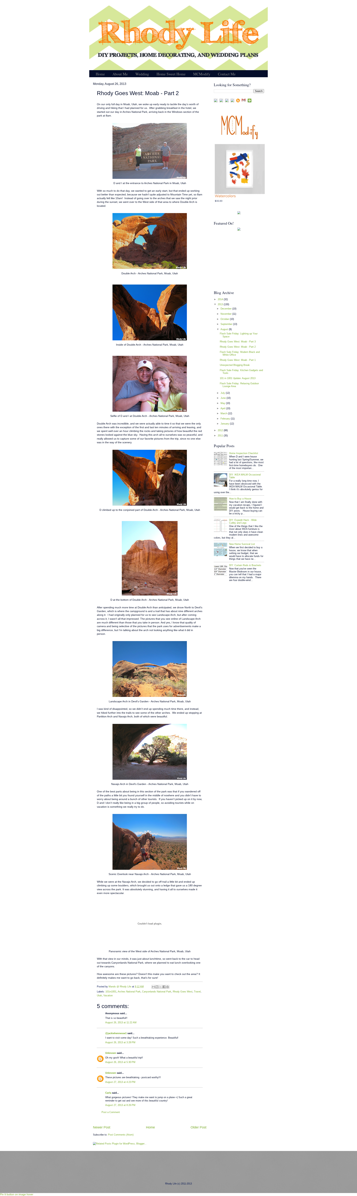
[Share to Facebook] (164, 987)
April (223, 408)
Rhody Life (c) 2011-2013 (178, 1183)
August (225, 329)
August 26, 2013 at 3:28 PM (120, 1042)
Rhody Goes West (182, 991)
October (225, 319)
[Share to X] (160, 987)
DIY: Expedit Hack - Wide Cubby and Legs (243, 521)
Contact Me (227, 73)
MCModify (201, 73)
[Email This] (153, 987)
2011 (221, 435)
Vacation (108, 995)
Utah (99, 995)
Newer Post (101, 1127)
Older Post (198, 1127)
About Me (120, 73)
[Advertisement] (237, 260)
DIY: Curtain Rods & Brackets (245, 565)
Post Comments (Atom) (121, 1134)
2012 (221, 430)
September (227, 324)
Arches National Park (129, 991)
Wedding (142, 73)
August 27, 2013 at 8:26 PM (120, 1105)
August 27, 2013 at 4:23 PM (120, 1082)
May (223, 403)
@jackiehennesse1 (116, 1033)
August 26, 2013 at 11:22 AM (120, 1022)
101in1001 (110, 991)
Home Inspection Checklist (243, 453)
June (223, 398)
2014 (221, 299)
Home (100, 73)
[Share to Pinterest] (167, 987)
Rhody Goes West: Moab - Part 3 (238, 341)
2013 (221, 304)
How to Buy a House (240, 498)
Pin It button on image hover (16, 1194)
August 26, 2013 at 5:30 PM (120, 1062)
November (226, 313)
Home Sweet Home (171, 73)
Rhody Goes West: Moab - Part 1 (238, 360)
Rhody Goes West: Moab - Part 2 (238, 346)
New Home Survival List (242, 544)
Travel (197, 991)
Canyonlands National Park (156, 991)
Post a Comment (111, 1112)
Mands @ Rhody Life (120, 986)
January (225, 423)
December (226, 308)
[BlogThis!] (157, 987)
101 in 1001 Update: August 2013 (237, 378)
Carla (108, 1092)
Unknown (110, 1053)
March (224, 413)
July (223, 393)
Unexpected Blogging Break (235, 365)
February (226, 418)
